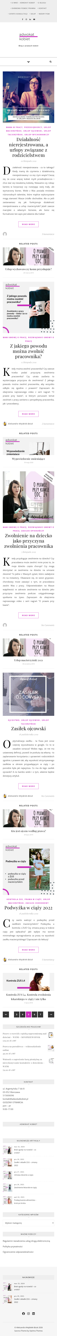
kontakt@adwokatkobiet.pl (15, 1098)
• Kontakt (42, 8)
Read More (28, 224)
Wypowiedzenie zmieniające (28, 458)
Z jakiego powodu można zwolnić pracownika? (28, 351)
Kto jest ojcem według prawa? (28, 831)
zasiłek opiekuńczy (32, 531)
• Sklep (32, 14)
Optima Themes (36, 1330)
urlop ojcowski (32, 131)
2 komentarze (48, 423)
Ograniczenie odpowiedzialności (18, 1251)
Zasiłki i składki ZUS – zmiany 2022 (25, 1164)
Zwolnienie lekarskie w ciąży (25, 1187)
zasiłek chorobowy (37, 903)
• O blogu (41, 3)
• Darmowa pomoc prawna (23, 8)
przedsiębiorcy (33, 127)
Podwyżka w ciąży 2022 (28, 907)
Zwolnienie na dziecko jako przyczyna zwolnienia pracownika (28, 540)
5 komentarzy (48, 959)
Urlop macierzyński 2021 (28, 660)
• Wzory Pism (44, 14)
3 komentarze (48, 234)
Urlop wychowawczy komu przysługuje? (28, 269)
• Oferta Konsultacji (18, 14)
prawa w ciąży (33, 899)
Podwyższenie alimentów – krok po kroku (25, 1201)
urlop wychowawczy (36, 134)
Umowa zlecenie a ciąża (23, 1175)
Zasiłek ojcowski (28, 728)
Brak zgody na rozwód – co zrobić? (25, 1151)
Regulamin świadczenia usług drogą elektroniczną (26, 1241)
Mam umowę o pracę (15, 337)
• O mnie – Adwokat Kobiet (22, 3)
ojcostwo (14, 720)
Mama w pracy (14, 127)
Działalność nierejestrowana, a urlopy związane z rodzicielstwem (28, 147)
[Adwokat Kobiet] (28, 36)
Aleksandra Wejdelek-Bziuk (20, 423)
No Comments (47, 625)
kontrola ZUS (15, 899)
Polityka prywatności (13, 1246)
